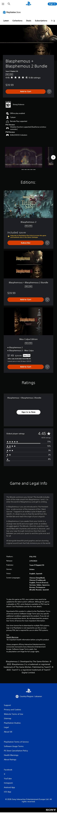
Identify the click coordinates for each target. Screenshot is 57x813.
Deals (28, 20)
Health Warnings (12, 637)
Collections (17, 20)
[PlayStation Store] (12, 12)
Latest (6, 20)
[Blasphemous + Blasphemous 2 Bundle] (23, 157)
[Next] (53, 157)
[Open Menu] (3, 4)
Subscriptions (41, 20)
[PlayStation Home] (28, 4)
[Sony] (51, 812)
